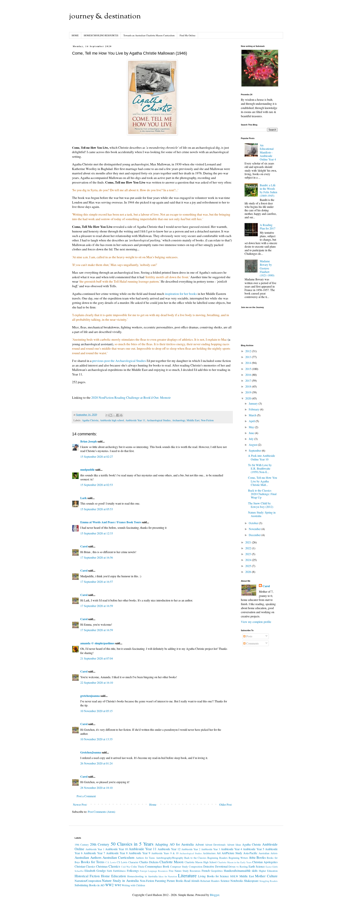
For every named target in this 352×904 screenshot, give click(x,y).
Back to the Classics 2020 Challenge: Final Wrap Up (262, 493)
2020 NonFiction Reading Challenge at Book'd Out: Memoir (131, 397)
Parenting (160, 881)
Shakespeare (251, 881)
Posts (248, 636)
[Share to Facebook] (118, 415)
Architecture (209, 853)
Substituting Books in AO (89, 885)
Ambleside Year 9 (139, 853)
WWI (118, 885)
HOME (75, 35)
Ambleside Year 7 (94, 853)
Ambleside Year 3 (210, 849)
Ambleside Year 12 (169, 849)
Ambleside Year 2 (190, 849)
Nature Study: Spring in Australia (262, 514)
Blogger (214, 895)
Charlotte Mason (172, 861)
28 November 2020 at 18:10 (96, 788)
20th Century (99, 844)
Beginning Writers (238, 857)
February (254, 409)
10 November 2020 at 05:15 (96, 711)
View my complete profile (256, 622)
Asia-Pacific (250, 853)
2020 (248, 398)
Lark (83, 498)
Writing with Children (133, 885)
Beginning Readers (217, 857)
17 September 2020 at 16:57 (96, 581)
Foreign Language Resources (154, 870)
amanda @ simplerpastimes (97, 643)
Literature (187, 875)
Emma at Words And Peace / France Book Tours (110, 522)
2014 (248, 363)
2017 (248, 380)
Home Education (113, 876)
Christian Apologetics (265, 862)
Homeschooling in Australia (142, 876)
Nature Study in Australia (120, 880)
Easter (269, 866)
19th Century (82, 844)
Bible (252, 857)
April (252, 421)
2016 (248, 375)
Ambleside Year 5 (253, 849)
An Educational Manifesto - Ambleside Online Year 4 (268, 152)
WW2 (109, 885)
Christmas (102, 866)
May (252, 427)
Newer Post (80, 804)
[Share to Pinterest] (121, 415)
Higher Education (268, 870)
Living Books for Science (213, 876)
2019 (248, 392)
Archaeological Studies (159, 420)
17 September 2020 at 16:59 (96, 606)
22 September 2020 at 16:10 (96, 682)
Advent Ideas (234, 844)
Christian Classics (85, 866)
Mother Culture (266, 876)
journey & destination (105, 16)
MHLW (234, 876)
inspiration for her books (181, 293)
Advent (199, 844)
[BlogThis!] (111, 415)
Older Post (225, 804)
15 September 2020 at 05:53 (96, 509)
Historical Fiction (87, 876)
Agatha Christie (90, 420)
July (251, 439)
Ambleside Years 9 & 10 (164, 853)
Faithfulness (119, 870)
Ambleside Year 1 (94, 849)
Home (152, 804)
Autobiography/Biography (169, 857)
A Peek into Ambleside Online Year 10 (261, 457)
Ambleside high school (112, 420)
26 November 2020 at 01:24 (96, 763)
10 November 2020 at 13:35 (96, 739)
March (253, 415)
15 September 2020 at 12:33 (96, 533)
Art (219, 853)
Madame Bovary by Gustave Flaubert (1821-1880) (267, 268)
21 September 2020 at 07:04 (96, 658)
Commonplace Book (157, 866)
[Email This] (107, 415)
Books (261, 857)
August (253, 445)
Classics (114, 866)
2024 (248, 560)
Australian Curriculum (118, 857)
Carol (83, 546)
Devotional (221, 866)
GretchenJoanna (90, 752)
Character (133, 862)
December (255, 535)
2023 (248, 554)
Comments (252, 643)
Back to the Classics (195, 857)
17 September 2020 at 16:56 (96, 557)
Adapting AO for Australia (174, 844)
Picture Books (175, 881)
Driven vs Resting (238, 866)
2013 (248, 357)
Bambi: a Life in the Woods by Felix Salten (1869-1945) (268, 190)
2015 (248, 369)
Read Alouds (192, 881)
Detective (208, 866)
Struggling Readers (268, 881)
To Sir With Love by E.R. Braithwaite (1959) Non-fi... (260, 468)
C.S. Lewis (110, 862)
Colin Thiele (137, 866)
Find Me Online (187, 35)
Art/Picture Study (232, 853)
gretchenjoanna (90, 696)
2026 (248, 572)
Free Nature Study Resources (185, 870)
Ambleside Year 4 (231, 849)
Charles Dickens (149, 862)
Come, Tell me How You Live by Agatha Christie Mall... (262, 481)
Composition (195, 866)
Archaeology (178, 420)
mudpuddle (87, 469)
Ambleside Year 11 (135, 420)
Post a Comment (86, 796)
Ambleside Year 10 (116, 849)
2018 (248, 386)
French (206, 870)
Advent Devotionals (215, 844)
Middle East (193, 420)
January (253, 403)
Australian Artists (268, 853)
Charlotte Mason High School (201, 862)
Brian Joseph (88, 441)
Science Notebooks (232, 881)
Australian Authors (88, 857)
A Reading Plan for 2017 (267, 226)
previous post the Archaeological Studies (119, 360)
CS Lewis (122, 862)
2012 (248, 351)
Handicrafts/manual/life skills (241, 870)
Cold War (125, 866)
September (255, 450)
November (255, 529)
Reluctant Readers (210, 881)
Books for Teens (92, 861)
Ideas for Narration (168, 876)
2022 (248, 548)
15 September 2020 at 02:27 (96, 456)
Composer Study (179, 866)
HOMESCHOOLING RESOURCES (101, 35)
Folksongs (133, 870)
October (254, 523)
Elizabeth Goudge (95, 870)
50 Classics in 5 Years (132, 844)
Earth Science (257, 866)
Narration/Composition (88, 881)
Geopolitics (217, 870)
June (252, 433)
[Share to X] (114, 415)
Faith (109, 870)
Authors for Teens (145, 857)
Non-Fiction (207, 420)
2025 (248, 566)
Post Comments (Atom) (101, 812)
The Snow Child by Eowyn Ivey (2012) (260, 505)
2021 (248, 542)
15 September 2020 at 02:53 (96, 485)
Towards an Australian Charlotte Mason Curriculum (149, 35)
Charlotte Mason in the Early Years (234, 862)
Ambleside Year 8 (117, 853)
